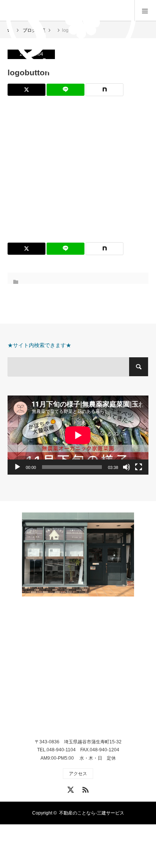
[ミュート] (126, 467)
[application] (78, 435)
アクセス (78, 773)
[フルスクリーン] (138, 467)
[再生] (17, 467)
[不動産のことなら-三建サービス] (78, 668)
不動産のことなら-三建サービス (91, 813)
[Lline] (65, 90)
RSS (84, 788)
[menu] (145, 10)
